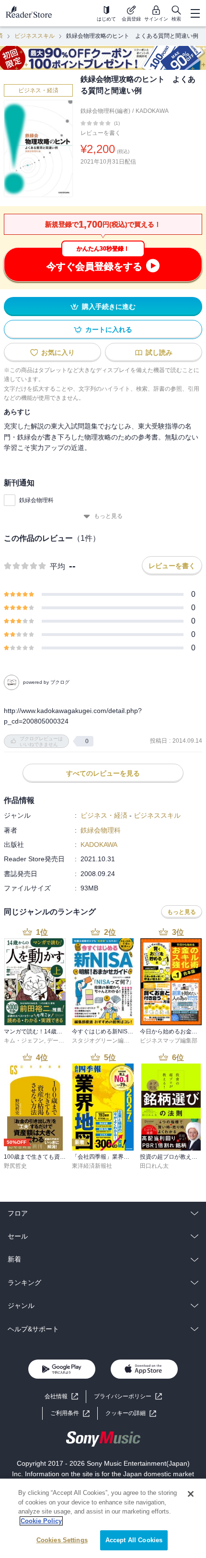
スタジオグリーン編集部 (103, 1040)
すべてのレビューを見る (103, 773)
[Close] (190, 1493)
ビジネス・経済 (38, 90)
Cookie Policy (41, 1521)
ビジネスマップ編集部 (168, 1040)
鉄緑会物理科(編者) (105, 111)
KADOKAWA (152, 111)
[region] (103, 1518)
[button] (131, 1413)
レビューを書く (100, 133)
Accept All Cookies (133, 1540)
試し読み (159, 352)
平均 (57, 566)
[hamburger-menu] (195, 13)
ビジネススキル (34, 36)
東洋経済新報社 (92, 1166)
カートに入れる (108, 329)
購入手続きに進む (109, 306)
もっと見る (108, 516)
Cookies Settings (62, 1540)
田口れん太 (154, 1166)
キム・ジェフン (24, 1040)
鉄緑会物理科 (36, 500)
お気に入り (58, 352)
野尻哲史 (15, 1166)
